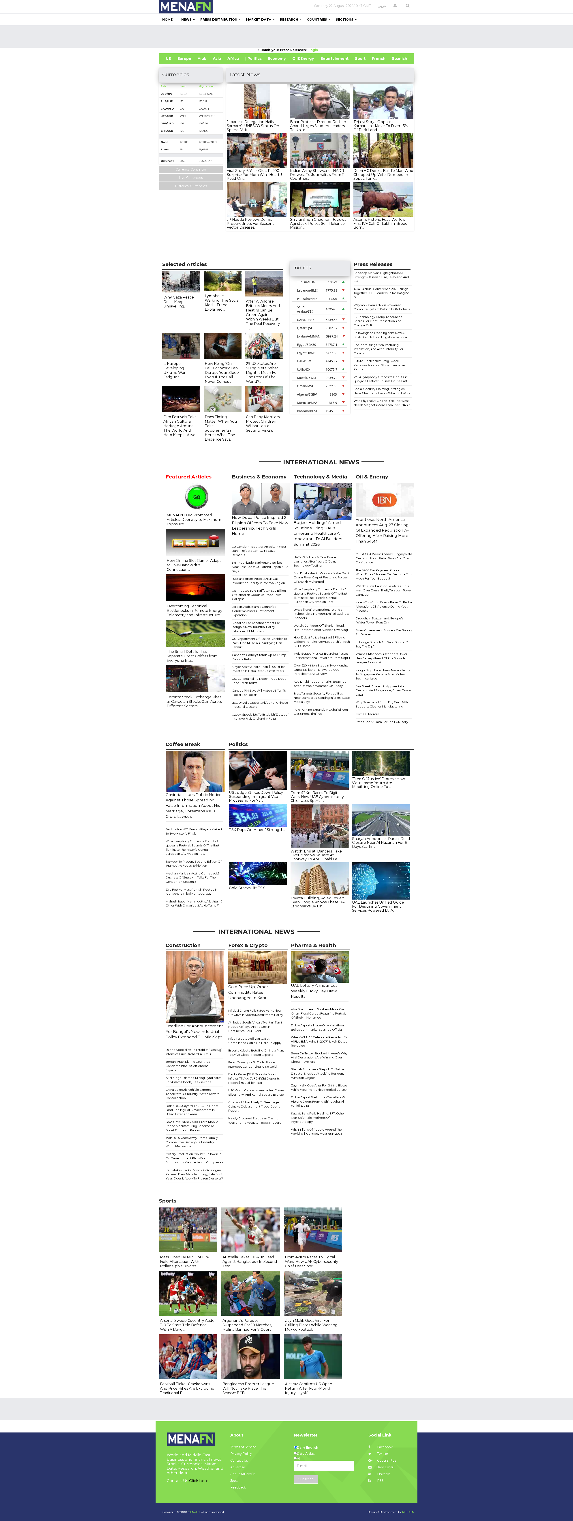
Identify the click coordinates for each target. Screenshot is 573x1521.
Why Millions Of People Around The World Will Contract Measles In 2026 (316, 1132)
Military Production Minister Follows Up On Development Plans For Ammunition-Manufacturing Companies (194, 1158)
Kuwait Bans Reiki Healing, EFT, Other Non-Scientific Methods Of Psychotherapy (318, 1117)
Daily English (307, 1447)
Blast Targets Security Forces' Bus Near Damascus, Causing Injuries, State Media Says (322, 697)
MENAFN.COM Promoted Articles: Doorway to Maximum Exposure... (194, 519)
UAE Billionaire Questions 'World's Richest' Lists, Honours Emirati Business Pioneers (321, 614)
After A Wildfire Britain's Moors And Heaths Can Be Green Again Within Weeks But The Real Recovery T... (263, 314)
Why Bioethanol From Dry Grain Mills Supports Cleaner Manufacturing (382, 704)
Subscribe (306, 1479)
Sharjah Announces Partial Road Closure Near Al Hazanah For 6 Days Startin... (381, 843)
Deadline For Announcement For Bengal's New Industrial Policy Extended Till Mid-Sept (256, 627)
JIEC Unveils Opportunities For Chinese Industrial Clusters (260, 705)
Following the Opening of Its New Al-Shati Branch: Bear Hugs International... (382, 335)
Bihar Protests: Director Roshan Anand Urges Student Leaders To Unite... (318, 126)
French (378, 58)
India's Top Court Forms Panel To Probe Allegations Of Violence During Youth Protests (384, 606)
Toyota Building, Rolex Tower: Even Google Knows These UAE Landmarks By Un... (319, 902)
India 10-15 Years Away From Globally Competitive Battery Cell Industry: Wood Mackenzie (192, 1142)
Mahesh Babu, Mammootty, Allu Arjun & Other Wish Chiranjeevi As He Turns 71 (194, 903)
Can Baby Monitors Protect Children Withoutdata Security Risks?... (263, 424)
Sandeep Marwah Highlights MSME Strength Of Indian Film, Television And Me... (381, 277)
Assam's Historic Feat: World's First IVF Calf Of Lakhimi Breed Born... (380, 223)
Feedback (238, 1487)
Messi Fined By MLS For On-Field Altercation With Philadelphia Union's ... (184, 1261)
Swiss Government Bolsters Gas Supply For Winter (384, 632)
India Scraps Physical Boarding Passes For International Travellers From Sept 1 (322, 656)
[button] (395, 5)
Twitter (382, 1454)
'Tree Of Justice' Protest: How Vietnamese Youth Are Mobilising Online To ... (378, 783)
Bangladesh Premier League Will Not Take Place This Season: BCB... (248, 1388)
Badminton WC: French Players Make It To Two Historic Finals (194, 831)
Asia (217, 58)
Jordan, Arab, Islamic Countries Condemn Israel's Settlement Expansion (254, 611)
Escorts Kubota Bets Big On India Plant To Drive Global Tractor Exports (256, 1052)
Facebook (384, 1447)
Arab (202, 58)
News (186, 19)
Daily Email (384, 1467)
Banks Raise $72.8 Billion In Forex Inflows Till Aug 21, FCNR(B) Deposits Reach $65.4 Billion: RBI (254, 1078)
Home (167, 19)
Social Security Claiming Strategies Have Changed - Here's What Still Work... (383, 391)
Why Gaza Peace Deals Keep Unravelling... (178, 301)
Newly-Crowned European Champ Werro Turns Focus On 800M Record (254, 1120)
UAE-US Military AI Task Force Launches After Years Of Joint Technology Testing (315, 561)
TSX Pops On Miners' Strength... (257, 830)
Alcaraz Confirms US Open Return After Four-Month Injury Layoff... (308, 1388)
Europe (184, 58)
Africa (233, 58)
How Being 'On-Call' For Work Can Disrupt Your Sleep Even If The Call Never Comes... (222, 372)
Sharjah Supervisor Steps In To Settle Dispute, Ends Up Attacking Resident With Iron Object (317, 1073)
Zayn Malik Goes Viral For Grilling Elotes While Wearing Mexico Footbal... (311, 1325)
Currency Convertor (190, 169)
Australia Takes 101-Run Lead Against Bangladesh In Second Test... (249, 1261)
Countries (317, 19)
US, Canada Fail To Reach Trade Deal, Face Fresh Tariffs (259, 681)
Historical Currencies (191, 186)
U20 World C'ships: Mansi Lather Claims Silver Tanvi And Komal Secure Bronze (256, 1092)
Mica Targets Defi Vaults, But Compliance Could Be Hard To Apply (254, 1041)
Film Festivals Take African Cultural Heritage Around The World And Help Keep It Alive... (180, 426)
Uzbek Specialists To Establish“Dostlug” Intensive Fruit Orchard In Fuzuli (260, 716)
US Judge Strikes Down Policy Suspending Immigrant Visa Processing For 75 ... (256, 796)
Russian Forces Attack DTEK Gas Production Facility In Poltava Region (258, 581)
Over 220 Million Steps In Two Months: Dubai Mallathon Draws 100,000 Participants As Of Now (321, 669)
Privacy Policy (241, 1454)
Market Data (258, 19)
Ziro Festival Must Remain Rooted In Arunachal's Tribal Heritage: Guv (192, 892)
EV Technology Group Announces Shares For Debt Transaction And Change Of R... (378, 321)
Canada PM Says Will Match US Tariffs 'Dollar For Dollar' (259, 693)
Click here (198, 1480)
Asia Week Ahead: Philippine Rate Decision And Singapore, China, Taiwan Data (384, 690)
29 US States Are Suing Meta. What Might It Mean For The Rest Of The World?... (262, 372)
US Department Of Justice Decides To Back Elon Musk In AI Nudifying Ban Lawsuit (259, 643)
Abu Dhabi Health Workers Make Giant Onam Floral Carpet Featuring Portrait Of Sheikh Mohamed (321, 577)
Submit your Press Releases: (283, 50)
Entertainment (335, 58)
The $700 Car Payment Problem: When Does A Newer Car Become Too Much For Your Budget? (384, 574)
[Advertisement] (286, 36)
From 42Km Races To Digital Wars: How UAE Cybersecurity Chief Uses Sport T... (317, 797)
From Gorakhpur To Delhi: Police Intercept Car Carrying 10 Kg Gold (252, 1064)
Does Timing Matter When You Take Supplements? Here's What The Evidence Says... (221, 428)
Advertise (237, 1467)
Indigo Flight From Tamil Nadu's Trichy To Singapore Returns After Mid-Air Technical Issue (383, 674)
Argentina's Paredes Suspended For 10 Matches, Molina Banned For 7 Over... (247, 1325)
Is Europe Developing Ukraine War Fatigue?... (174, 370)
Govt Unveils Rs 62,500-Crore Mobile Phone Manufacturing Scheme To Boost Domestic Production (192, 1126)
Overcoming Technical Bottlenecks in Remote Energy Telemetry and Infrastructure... (194, 610)
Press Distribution (218, 19)
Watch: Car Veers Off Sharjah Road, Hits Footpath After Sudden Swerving (321, 628)
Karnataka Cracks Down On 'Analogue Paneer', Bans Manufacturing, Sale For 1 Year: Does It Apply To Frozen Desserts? (194, 1174)
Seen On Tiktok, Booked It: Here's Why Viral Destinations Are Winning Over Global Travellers (319, 1057)
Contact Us (239, 1460)
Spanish (399, 58)
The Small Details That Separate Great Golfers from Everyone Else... (192, 656)
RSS (380, 1481)
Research (289, 19)
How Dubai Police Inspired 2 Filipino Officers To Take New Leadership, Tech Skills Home (322, 641)
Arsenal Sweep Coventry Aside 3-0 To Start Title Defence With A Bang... (187, 1325)
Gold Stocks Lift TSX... (248, 888)
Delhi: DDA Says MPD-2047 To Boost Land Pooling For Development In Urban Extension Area (192, 1110)
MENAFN (408, 1512)
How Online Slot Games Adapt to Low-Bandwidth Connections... (194, 565)
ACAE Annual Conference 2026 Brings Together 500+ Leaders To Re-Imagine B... (381, 293)
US (168, 58)
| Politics (253, 58)
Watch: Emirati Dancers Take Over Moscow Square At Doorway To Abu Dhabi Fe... (316, 855)
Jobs (233, 1481)
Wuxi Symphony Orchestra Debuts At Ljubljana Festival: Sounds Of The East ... (382, 379)
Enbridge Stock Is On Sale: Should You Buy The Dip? (383, 644)
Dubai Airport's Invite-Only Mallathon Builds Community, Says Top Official (317, 1027)
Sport (360, 58)
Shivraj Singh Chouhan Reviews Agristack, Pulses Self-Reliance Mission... (318, 223)
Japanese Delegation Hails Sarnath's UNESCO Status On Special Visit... (253, 126)
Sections (344, 19)
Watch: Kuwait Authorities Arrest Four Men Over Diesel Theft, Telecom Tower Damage (384, 590)
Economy (277, 58)
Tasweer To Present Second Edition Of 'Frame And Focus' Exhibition (193, 864)
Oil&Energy (303, 58)
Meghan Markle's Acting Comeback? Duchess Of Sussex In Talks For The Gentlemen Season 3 (192, 877)
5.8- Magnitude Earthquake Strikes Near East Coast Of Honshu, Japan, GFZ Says (260, 567)
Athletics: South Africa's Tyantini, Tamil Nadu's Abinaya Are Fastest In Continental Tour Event (255, 1026)
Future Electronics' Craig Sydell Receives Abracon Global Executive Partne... (379, 365)
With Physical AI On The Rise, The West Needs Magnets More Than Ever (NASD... (383, 403)
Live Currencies (191, 178)
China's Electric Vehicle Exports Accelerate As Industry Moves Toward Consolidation (193, 1094)
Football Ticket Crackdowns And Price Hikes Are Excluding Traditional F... (187, 1388)
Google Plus (386, 1460)
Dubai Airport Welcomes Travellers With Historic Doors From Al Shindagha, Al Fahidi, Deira (320, 1101)
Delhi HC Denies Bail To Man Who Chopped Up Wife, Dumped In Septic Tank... (383, 175)
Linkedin (383, 1474)
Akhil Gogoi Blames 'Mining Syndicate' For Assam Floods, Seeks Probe (193, 1080)
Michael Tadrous (367, 714)
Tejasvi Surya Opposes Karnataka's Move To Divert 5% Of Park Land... (380, 126)
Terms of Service (243, 1447)
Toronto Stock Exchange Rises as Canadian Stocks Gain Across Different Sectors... (194, 701)
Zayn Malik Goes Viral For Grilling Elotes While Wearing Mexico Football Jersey (319, 1087)
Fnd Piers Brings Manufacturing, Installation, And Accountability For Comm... (378, 349)
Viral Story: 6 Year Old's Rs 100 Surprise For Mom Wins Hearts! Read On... (254, 175)
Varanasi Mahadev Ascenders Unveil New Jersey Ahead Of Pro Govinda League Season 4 (382, 658)
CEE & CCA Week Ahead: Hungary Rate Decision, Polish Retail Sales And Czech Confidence (384, 558)
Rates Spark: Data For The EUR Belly (382, 722)
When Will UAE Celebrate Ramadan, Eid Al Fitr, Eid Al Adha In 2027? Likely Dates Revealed (319, 1041)
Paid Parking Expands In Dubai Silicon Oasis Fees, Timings (321, 712)
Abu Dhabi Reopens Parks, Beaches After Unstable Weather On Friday (320, 684)
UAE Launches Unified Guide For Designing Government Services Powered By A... (378, 906)
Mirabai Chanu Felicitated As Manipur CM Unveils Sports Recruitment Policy (255, 1013)
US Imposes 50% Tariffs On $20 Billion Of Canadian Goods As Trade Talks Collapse (259, 595)
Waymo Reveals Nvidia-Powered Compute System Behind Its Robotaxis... (383, 307)
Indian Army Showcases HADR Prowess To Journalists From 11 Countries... (317, 175)
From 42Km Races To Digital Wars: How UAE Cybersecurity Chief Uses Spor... (311, 1261)
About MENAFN (243, 1474)
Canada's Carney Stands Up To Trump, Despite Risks (259, 657)
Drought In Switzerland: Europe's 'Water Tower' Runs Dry (379, 620)
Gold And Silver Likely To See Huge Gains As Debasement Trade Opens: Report (254, 1106)
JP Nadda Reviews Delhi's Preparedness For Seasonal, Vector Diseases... (251, 223)
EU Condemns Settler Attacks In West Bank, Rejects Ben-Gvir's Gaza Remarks (259, 551)
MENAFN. (194, 1512)
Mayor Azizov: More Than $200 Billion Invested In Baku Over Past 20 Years (259, 669)
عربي (382, 5)
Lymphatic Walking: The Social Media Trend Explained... (222, 303)
